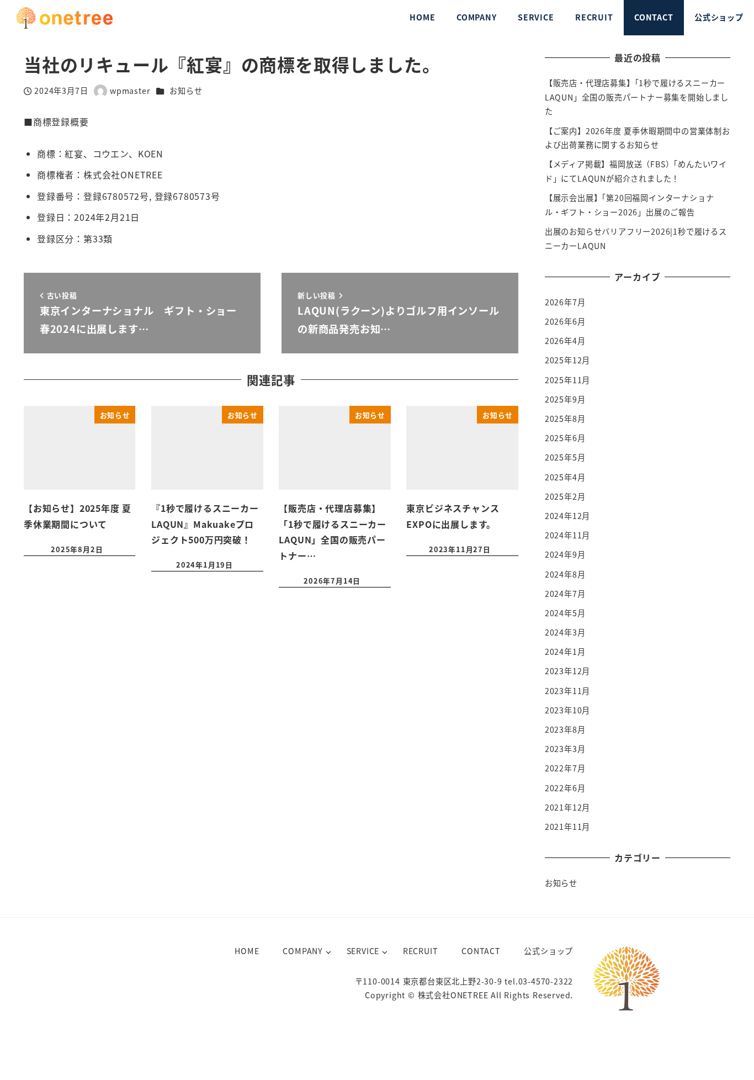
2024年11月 (567, 535)
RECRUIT (420, 950)
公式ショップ (548, 950)
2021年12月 (567, 807)
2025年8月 (565, 418)
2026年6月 (565, 321)
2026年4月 (565, 340)
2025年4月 (565, 477)
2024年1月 (565, 651)
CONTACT (481, 950)
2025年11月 (567, 379)
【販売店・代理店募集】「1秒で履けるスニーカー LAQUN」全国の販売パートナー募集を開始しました (637, 97)
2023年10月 (567, 710)
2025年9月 (565, 399)
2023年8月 (565, 729)
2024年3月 (565, 632)
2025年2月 (565, 496)
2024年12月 (567, 515)
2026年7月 (565, 302)
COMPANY (303, 950)
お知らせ (185, 90)
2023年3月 (565, 748)
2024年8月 (565, 574)
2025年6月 (565, 437)
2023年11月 (567, 690)
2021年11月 (567, 826)
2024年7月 (565, 593)
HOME (247, 950)
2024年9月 (565, 554)
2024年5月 (565, 612)
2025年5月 (565, 457)
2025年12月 (567, 360)
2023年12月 (567, 670)
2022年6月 (565, 787)
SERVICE (363, 950)
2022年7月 (565, 768)
